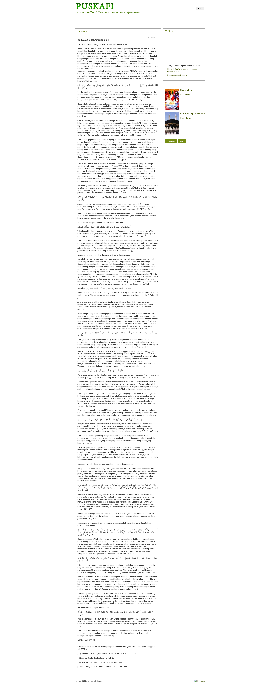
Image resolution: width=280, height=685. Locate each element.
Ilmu (89, 21)
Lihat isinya (185, 95)
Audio (164, 21)
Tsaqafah (101, 21)
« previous (170, 141)
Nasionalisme (187, 90)
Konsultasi (197, 21)
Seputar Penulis (136, 21)
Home (78, 21)
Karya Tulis (117, 21)
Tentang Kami (180, 21)
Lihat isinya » (185, 118)
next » (182, 141)
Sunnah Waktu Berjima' (177, 75)
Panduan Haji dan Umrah (192, 113)
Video (153, 21)
